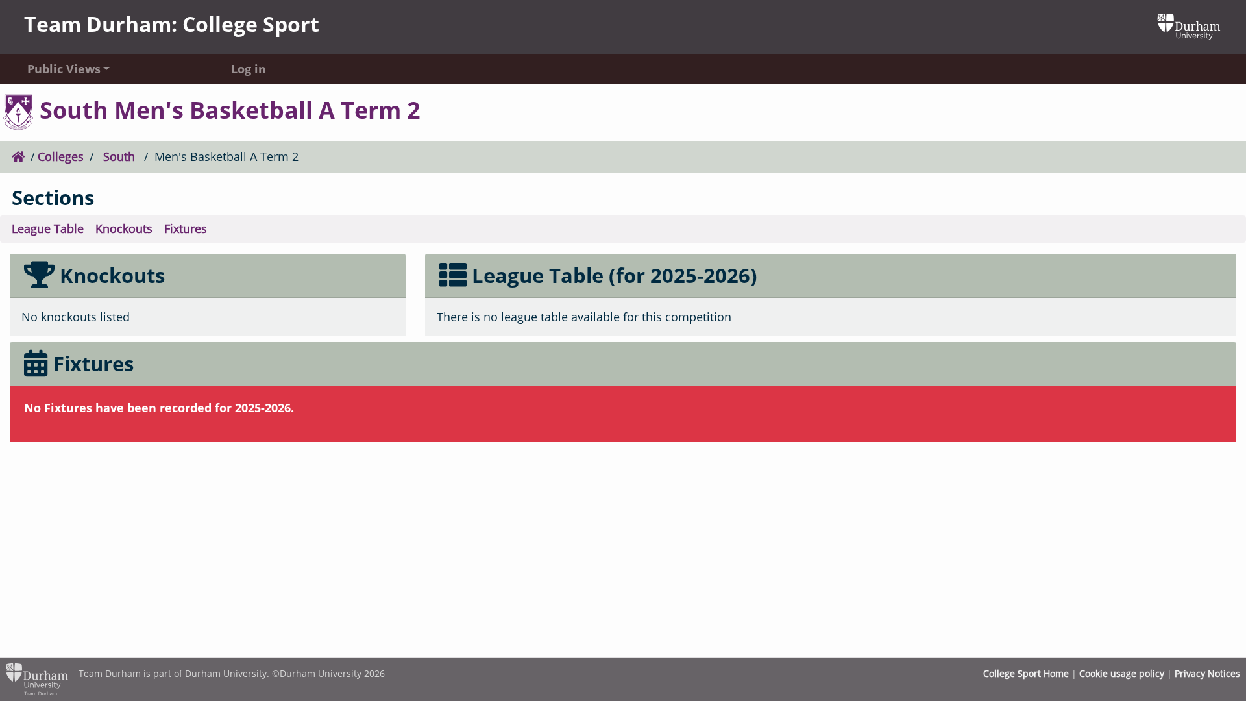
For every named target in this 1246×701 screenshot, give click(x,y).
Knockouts (124, 228)
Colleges (61, 156)
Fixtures (185, 228)
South (119, 156)
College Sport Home (1026, 673)
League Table (48, 228)
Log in (248, 69)
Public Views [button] (64, 69)
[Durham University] (1189, 25)
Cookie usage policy (1121, 673)
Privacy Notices (1207, 673)
